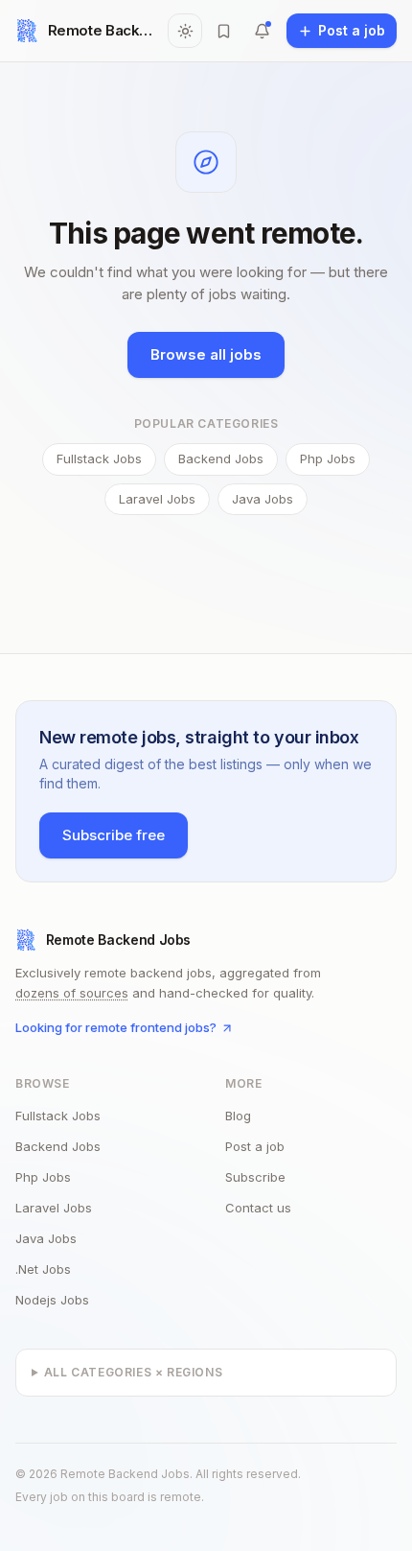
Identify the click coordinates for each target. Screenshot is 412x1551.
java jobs (46, 1238)
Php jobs (327, 458)
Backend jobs (220, 458)
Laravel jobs (157, 498)
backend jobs (58, 1146)
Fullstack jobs (99, 458)
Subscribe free (113, 835)
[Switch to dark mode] (185, 30)
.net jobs (43, 1269)
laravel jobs (53, 1207)
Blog (238, 1115)
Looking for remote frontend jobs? (116, 1027)
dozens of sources (71, 992)
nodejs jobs (52, 1299)
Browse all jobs (206, 354)
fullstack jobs (58, 1115)
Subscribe (255, 1177)
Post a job (255, 1146)
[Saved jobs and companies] (223, 30)
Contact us (258, 1207)
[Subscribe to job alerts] (261, 30)
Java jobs (262, 498)
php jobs (43, 1177)
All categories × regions (133, 1372)
